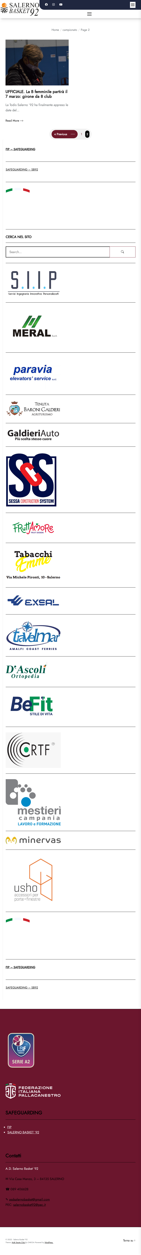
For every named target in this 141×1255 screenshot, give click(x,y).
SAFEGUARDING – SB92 (22, 169)
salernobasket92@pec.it (29, 1204)
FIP (9, 1127)
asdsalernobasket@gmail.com (29, 1199)
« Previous (60, 134)
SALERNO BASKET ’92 (23, 1132)
